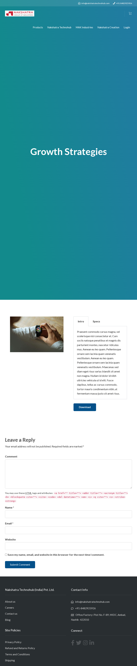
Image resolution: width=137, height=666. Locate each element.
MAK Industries (84, 27)
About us (10, 601)
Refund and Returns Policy (20, 648)
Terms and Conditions (17, 654)
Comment (11, 456)
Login (127, 27)
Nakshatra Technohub (59, 27)
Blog (8, 619)
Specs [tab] (96, 321)
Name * (9, 507)
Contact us (11, 613)
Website (10, 539)
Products (38, 27)
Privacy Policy (13, 642)
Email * (9, 523)
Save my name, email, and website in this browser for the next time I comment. (56, 554)
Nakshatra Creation (108, 27)
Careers (9, 607)
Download (85, 407)
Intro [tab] (81, 321)
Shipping (10, 660)
